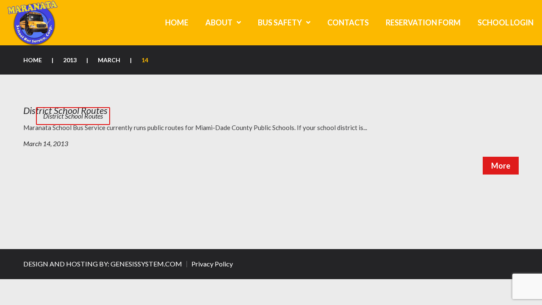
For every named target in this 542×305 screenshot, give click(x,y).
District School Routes (73, 116)
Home (32, 60)
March (109, 60)
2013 (70, 60)
